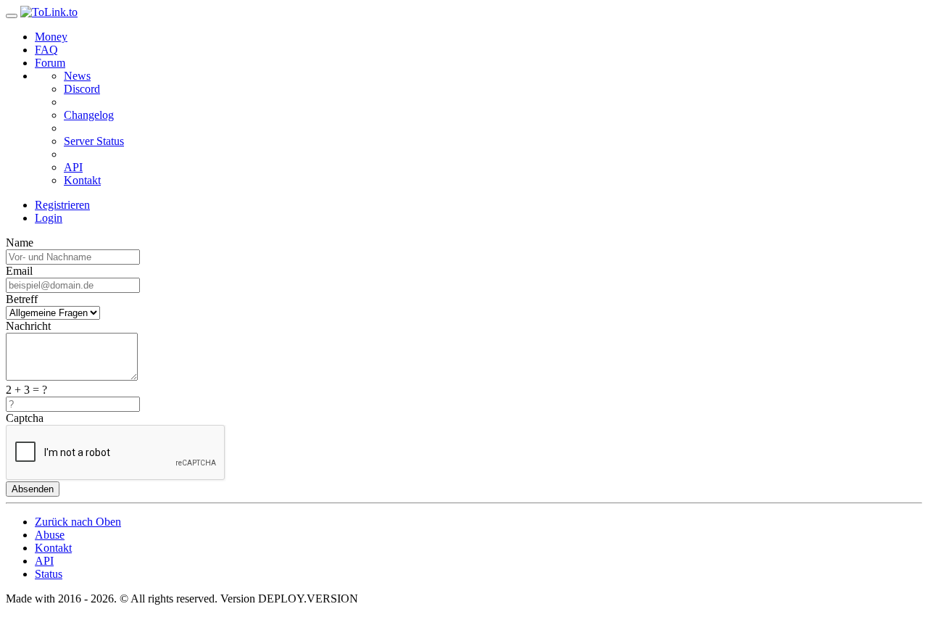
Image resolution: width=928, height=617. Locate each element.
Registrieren (62, 205)
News (77, 76)
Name (19, 242)
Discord (82, 89)
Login (48, 218)
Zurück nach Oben (78, 521)
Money (51, 36)
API (73, 167)
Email (19, 271)
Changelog (89, 115)
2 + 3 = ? (26, 390)
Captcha (25, 418)
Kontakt (82, 180)
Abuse (50, 535)
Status (48, 574)
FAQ (46, 50)
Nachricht (28, 326)
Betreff (22, 299)
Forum (50, 63)
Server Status (94, 141)
